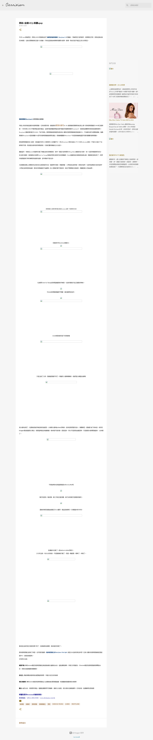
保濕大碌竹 (60, 125)
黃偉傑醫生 (42, 704)
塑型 (49, 704)
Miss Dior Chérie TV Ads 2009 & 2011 (121, 120)
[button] (20, 30)
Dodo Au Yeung (58, 704)
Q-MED (67, 704)
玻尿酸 (22, 704)
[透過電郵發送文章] (20, 701)
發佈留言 (22, 723)
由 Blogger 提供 (78, 733)
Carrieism (15, 5)
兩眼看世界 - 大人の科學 (117, 85)
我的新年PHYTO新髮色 (116, 155)
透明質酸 (34, 704)
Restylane (75, 704)
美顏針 (28, 704)
